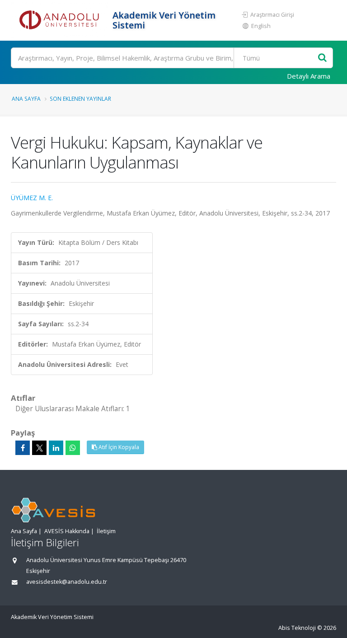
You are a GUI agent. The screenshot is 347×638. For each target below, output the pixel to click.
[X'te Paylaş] (39, 448)
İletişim (106, 531)
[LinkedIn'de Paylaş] (56, 448)
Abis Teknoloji (297, 628)
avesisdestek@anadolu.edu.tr (66, 582)
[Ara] (322, 58)
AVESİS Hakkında (66, 531)
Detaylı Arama (308, 75)
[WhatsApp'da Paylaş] (73, 448)
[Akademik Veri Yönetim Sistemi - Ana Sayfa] (60, 20)
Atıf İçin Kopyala (118, 447)
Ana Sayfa (26, 98)
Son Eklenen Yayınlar (80, 98)
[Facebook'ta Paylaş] (22, 448)
